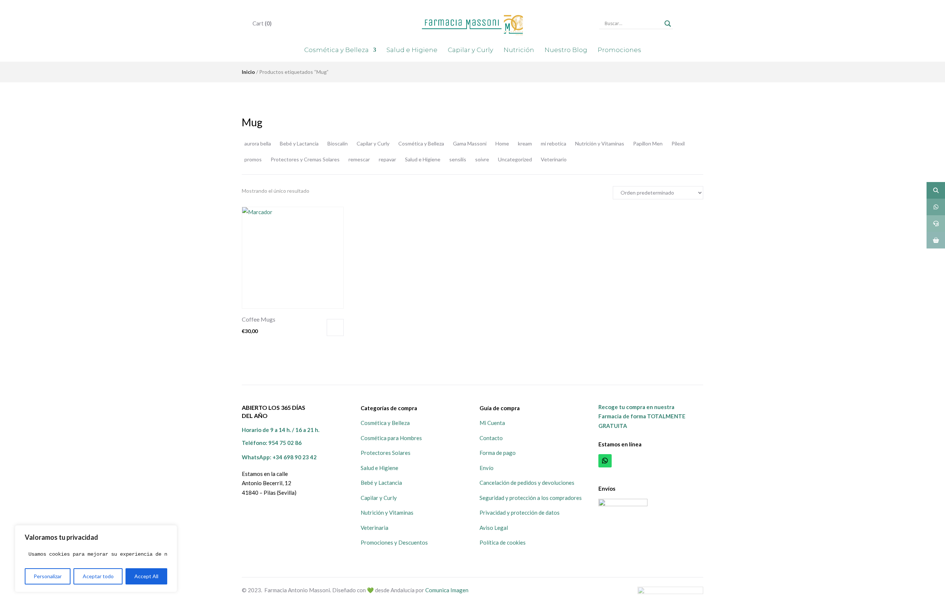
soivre (482, 159)
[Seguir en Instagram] (637, 460)
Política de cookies (503, 542)
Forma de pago (498, 452)
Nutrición (519, 50)
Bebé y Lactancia (299, 143)
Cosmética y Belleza (336, 50)
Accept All (146, 576)
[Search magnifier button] (668, 23)
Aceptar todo (98, 576)
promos (253, 159)
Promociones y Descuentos (394, 542)
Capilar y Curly (470, 50)
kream (525, 143)
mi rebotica (553, 143)
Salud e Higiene (411, 50)
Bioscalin (337, 143)
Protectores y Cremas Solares (305, 159)
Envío (487, 467)
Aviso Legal (494, 527)
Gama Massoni (470, 143)
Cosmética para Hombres (391, 438)
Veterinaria (374, 527)
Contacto (491, 438)
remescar (359, 159)
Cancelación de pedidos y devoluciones (527, 482)
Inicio (248, 72)
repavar (387, 159)
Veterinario (554, 159)
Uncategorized (515, 159)
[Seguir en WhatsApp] (605, 460)
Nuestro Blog (565, 50)
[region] (96, 558)
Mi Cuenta (492, 422)
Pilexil (678, 143)
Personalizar (48, 576)
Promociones (619, 50)
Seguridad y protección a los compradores (531, 497)
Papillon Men (648, 143)
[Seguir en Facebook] (621, 460)
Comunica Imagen (446, 590)
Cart (261, 23)
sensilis (457, 159)
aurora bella (257, 143)
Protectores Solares (385, 452)
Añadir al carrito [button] (335, 327)
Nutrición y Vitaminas (599, 143)
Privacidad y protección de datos (520, 512)
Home (502, 143)
